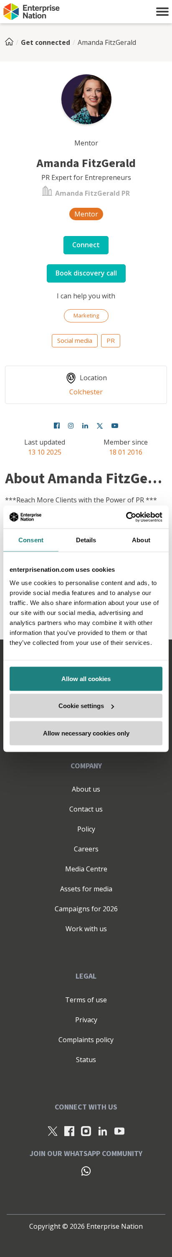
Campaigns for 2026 (86, 908)
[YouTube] (114, 425)
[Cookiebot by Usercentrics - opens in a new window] (125, 517)
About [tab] (141, 540)
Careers (86, 849)
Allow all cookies (86, 678)
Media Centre (86, 868)
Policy (86, 829)
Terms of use (86, 999)
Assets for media (86, 888)
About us (86, 789)
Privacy (86, 1019)
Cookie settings (81, 705)
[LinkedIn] (103, 1130)
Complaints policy (86, 1039)
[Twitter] (99, 425)
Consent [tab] (30, 540)
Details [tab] (86, 540)
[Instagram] (71, 425)
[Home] (11, 42)
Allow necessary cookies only (86, 732)
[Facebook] (57, 425)
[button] (162, 11)
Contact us (86, 809)
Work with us (86, 928)
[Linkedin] (85, 425)
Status (86, 1059)
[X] (53, 1130)
